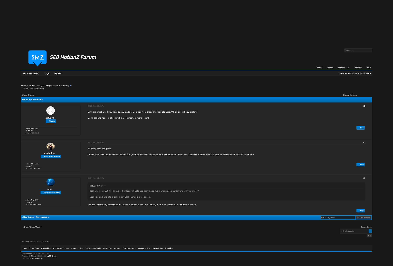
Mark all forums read (111, 248)
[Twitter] (40, 95)
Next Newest (42, 217)
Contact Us (46, 248)
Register (58, 73)
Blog (25, 248)
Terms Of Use (157, 248)
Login (47, 73)
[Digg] (42, 95)
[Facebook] (38, 95)
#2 (364, 143)
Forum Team (34, 248)
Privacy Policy (144, 248)
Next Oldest (28, 217)
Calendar (358, 68)
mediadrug (49, 153)
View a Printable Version (32, 227)
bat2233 (50, 118)
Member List (343, 68)
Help (368, 68)
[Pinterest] (50, 95)
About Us (169, 248)
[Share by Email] (52, 95)
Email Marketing (62, 86)
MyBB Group (51, 256)
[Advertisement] (196, 22)
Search (330, 68)
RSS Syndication (129, 248)
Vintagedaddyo (37, 258)
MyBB (33, 256)
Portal (319, 68)
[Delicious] (44, 95)
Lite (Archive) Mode (93, 248)
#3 (364, 178)
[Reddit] (46, 95)
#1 (364, 106)
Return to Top (77, 248)
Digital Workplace (46, 86)
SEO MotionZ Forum (29, 86)
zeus (49, 189)
